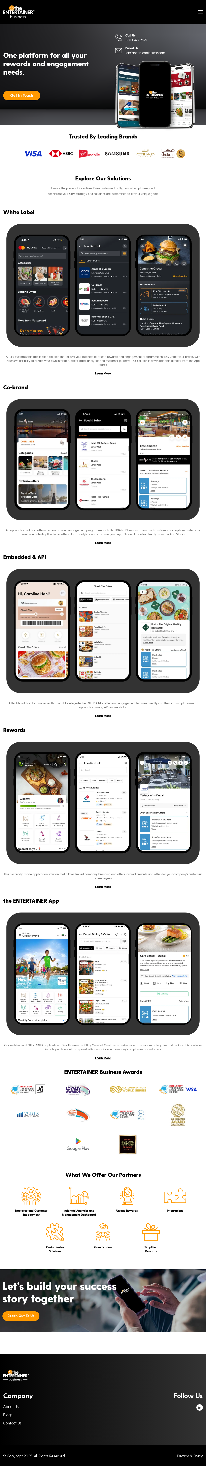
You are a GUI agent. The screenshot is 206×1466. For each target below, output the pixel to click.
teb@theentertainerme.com (145, 53)
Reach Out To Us (20, 1316)
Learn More (103, 373)
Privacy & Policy (190, 1456)
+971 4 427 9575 (136, 40)
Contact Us (12, 1423)
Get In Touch (21, 95)
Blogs (7, 1414)
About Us (11, 1406)
